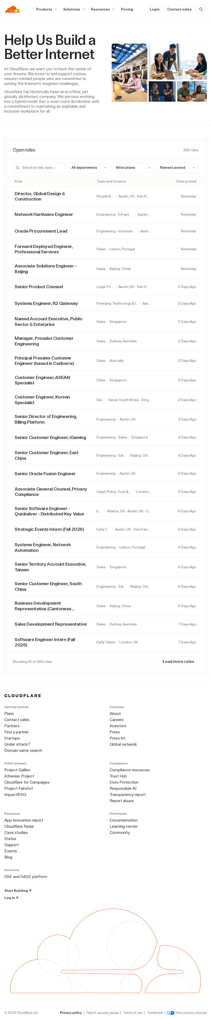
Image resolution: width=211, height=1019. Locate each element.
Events (10, 850)
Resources (100, 9)
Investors (118, 725)
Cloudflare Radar (19, 826)
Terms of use (132, 1013)
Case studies (16, 832)
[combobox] (89, 168)
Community (120, 832)
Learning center (124, 826)
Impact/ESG (15, 794)
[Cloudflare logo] (12, 9)
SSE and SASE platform (25, 876)
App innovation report (23, 820)
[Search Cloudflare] (201, 9)
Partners (12, 725)
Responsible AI (123, 788)
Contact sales (179, 9)
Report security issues (102, 1013)
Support (11, 844)
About (115, 713)
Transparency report (128, 794)
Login (155, 9)
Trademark (155, 1013)
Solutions (71, 9)
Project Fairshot (18, 788)
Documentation (123, 820)
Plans (9, 713)
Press (115, 732)
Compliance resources (130, 769)
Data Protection (124, 782)
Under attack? (17, 744)
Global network (123, 744)
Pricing (127, 9)
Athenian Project (19, 776)
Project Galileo (17, 769)
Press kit (117, 738)
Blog (8, 857)
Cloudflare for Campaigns (27, 782)
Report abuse (122, 800)
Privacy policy (71, 1013)
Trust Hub (118, 776)
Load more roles (178, 661)
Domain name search (23, 750)
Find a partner (16, 732)
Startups (12, 738)
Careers (117, 719)
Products (44, 9)
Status (10, 838)
